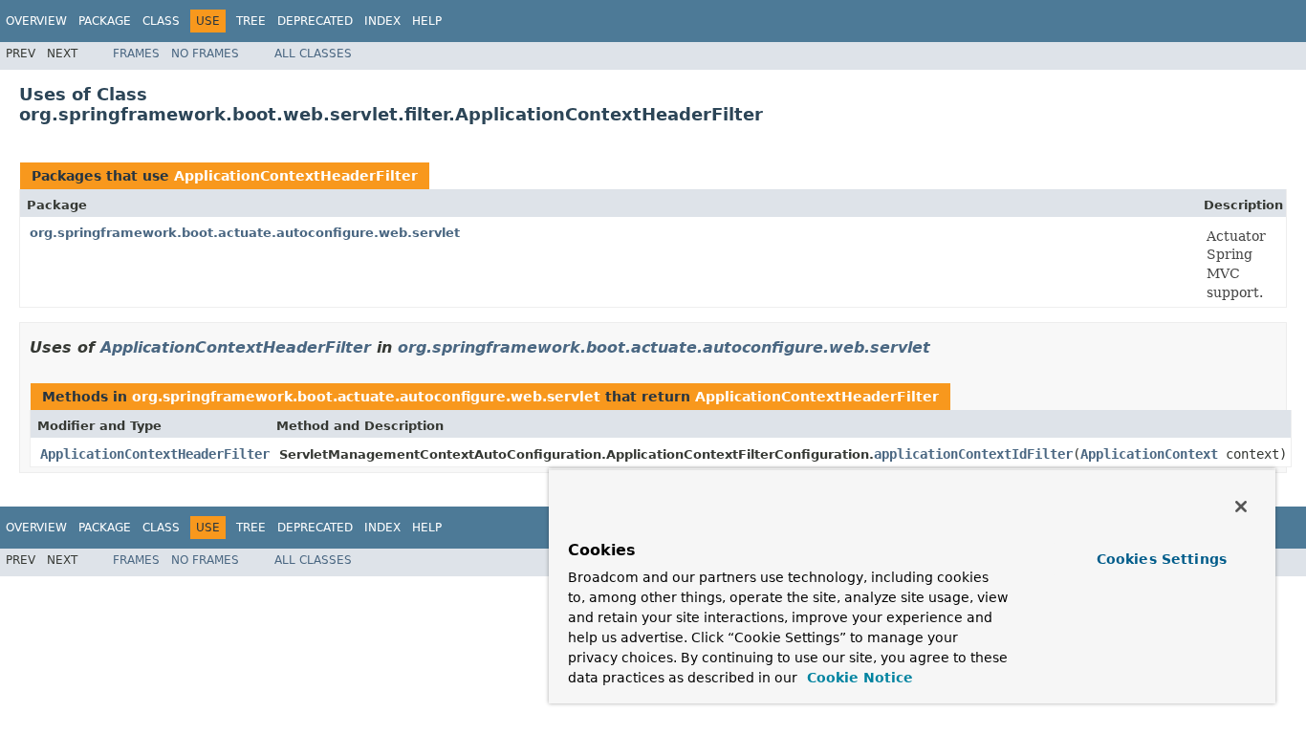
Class (161, 21)
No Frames (205, 53)
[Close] (1241, 507)
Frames (136, 53)
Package (104, 21)
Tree (251, 21)
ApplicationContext (1149, 454)
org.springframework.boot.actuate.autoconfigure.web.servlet (245, 233)
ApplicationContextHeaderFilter (296, 176)
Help (427, 21)
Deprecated (315, 21)
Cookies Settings (1162, 559)
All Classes (313, 53)
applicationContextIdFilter (973, 454)
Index (382, 21)
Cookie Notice (857, 677)
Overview (36, 21)
